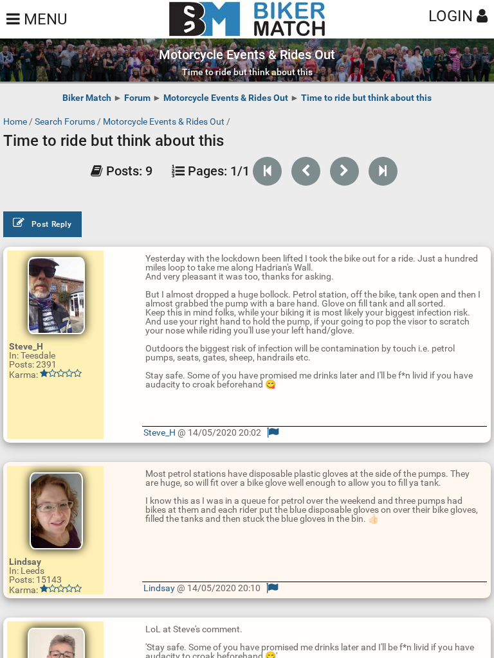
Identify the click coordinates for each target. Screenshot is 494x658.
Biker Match (86, 98)
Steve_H (159, 432)
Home (15, 121)
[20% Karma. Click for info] (61, 588)
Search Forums (65, 121)
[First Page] (267, 171)
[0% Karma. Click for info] (61, 373)
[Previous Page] (305, 171)
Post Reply (52, 224)
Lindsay (159, 588)
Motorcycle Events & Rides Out (225, 98)
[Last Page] (383, 171)
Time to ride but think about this (366, 98)
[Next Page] (344, 171)
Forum (137, 98)
